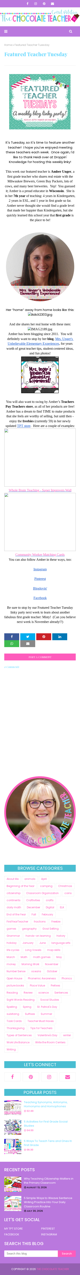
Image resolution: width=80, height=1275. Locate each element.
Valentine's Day (47, 1035)
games (11, 928)
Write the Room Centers (50, 1042)
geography (29, 928)
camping (46, 886)
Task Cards (14, 1021)
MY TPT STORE (13, 1229)
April (44, 879)
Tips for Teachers (41, 1028)
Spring (27, 1007)
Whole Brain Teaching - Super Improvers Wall (40, 490)
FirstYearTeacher (17, 921)
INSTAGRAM (49, 1234)
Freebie (55, 921)
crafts (50, 900)
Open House (14, 978)
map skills (53, 950)
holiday (12, 943)
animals (29, 879)
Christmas (65, 886)
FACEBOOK (11, 1234)
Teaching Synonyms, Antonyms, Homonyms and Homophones (46, 1104)
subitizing (13, 1014)
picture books (15, 985)
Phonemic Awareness (42, 978)
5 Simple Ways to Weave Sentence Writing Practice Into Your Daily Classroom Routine (48, 1202)
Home (8, 45)
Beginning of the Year (20, 886)
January (27, 943)
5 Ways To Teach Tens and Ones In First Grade (48, 1143)
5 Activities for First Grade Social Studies (46, 1124)
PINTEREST (48, 1229)
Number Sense (16, 971)
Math (24, 957)
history (61, 936)
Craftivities (33, 900)
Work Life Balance (18, 1042)
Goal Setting (50, 928)
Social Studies (49, 1000)
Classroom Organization (42, 893)
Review (28, 992)
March (11, 957)
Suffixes (30, 1014)
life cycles (13, 950)
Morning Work (30, 964)
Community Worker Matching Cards (40, 554)
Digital (50, 907)
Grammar (13, 936)
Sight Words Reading (21, 1000)
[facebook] (27, 3)
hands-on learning (38, 936)
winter (67, 1035)
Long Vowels (33, 950)
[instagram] (35, 3)
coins (68, 893)
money (11, 964)
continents (13, 900)
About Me (13, 879)
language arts (60, 943)
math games (42, 957)
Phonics (67, 978)
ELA (62, 907)
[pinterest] (44, 3)
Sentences (61, 992)
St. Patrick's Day (47, 1007)
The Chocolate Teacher (52, 1269)
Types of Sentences (19, 1035)
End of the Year (16, 914)
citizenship (13, 893)
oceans (36, 971)
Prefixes (55, 985)
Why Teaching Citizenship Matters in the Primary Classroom (48, 1181)
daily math (14, 907)
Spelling (12, 1007)
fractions (40, 921)
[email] (52, 3)
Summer (46, 1014)
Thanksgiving (16, 1028)
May (59, 957)
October (52, 971)
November (51, 964)
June (42, 943)
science (43, 992)
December (33, 907)
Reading (12, 992)
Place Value (37, 985)
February (47, 914)
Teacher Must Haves (41, 1021)
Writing (11, 1049)
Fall (34, 914)
